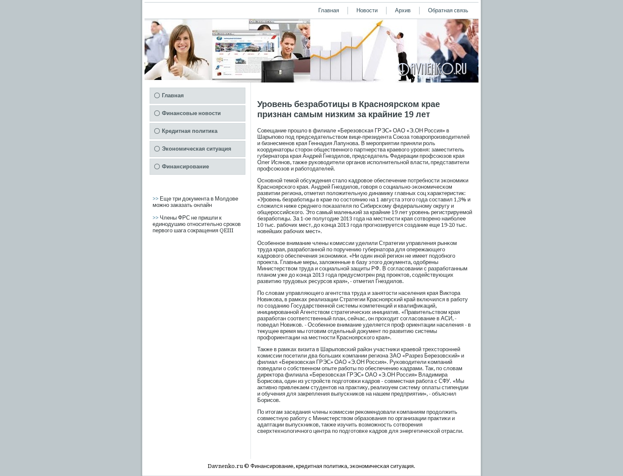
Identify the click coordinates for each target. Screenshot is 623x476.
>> (156, 198)
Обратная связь (448, 10)
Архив (403, 10)
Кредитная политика (189, 131)
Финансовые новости (191, 113)
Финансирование (185, 166)
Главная (328, 10)
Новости (367, 10)
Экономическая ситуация (196, 149)
